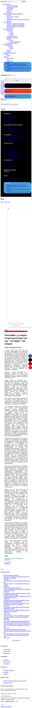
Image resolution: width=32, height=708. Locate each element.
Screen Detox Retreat (12, 43)
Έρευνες (9, 55)
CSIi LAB (6, 54)
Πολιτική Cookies (8, 682)
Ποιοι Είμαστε (7, 649)
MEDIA (6, 57)
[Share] (2, 704)
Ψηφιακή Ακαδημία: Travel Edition (15, 26)
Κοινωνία (9, 12)
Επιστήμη (7, 202)
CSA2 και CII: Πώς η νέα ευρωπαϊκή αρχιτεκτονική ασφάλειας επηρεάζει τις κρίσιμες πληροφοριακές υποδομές (16, 617)
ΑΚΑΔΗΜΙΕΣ (7, 22)
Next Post (7, 564)
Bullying (9, 39)
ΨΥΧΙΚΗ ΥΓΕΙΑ (8, 29)
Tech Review (10, 46)
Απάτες (8, 11)
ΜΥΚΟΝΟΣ (7, 62)
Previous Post (8, 562)
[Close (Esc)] (1, 704)
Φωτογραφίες (7, 651)
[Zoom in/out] (6, 704)
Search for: (4, 1)
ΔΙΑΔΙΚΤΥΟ (7, 4)
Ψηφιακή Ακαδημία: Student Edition (16, 25)
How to (9, 50)
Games (11, 48)
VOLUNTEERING (10, 96)
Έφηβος (12, 33)
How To (9, 20)
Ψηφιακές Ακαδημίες (9, 670)
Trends (8, 51)
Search (23, 1)
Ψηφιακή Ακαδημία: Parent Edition (15, 23)
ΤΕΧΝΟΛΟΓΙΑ (8, 44)
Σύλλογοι (9, 18)
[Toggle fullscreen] (4, 704)
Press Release (10, 58)
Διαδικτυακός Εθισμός (12, 37)
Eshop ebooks (10, 27)
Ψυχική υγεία (7, 661)
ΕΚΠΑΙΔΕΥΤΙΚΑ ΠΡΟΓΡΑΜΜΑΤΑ (13, 14)
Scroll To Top (4, 706)
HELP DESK (8, 85)
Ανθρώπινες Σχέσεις (12, 36)
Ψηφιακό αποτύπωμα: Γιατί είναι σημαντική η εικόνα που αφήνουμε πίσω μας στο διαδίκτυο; (17, 603)
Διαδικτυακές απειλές (12, 7)
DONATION (8, 91)
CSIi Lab (6, 674)
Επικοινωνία (7, 653)
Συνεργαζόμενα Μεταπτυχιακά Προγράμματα (18, 19)
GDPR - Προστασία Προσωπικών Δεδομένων (15, 680)
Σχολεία (9, 15)
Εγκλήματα (9, 9)
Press (8, 59)
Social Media (10, 8)
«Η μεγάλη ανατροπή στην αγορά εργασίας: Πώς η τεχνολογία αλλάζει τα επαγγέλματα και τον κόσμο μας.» (16, 635)
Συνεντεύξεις (10, 61)
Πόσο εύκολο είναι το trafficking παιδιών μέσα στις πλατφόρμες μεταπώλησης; (16, 610)
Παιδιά (11, 34)
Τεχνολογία (6, 663)
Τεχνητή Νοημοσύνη (20, 331)
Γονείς (11, 32)
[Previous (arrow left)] (1, 705)
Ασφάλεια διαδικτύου (12, 5)
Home (2, 202)
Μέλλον (12, 331)
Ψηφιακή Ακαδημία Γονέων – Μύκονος (16, 64)
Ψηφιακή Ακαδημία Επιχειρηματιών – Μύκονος (19, 71)
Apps (11, 47)
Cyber (11, 40)
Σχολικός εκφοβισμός (15, 41)
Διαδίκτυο (6, 660)
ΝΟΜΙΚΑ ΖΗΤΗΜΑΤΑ (10, 52)
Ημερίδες (6, 672)
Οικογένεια (9, 30)
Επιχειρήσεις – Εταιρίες (13, 16)
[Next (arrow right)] (2, 705)
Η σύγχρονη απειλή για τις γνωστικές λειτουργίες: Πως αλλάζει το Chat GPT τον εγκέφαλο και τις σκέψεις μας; (17, 625)
